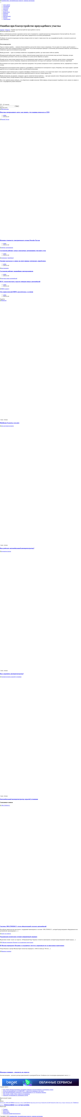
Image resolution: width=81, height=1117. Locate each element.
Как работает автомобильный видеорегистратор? (17, 548)
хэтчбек (26, 1105)
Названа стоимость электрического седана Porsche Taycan (20, 240)
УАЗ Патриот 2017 (69, 1102)
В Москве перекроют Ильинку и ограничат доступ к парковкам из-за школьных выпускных (32, 945)
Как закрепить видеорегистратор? (12, 674)
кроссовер (9, 1104)
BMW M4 (8, 1102)
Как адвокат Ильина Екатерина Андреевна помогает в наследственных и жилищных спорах (28, 1089)
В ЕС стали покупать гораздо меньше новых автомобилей (20, 281)
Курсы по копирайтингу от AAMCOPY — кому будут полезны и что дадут (23, 1091)
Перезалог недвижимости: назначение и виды (15, 1095)
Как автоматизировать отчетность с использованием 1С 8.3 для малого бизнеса (24, 1092)
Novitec (39, 1102)
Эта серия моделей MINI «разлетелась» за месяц (16, 292)
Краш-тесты (6, 12)
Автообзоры (6, 6)
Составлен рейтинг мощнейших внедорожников (16, 271)
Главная (5, 1109)
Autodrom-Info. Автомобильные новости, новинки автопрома (26, 1116)
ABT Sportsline (3, 1102)
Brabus (12, 1102)
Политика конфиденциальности (11, 1113)
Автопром (6, 7)
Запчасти (5, 9)
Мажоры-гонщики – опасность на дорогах (14, 1072)
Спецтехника (6, 19)
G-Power (21, 1102)
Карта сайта (6, 1112)
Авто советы (6, 4)
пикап (16, 1105)
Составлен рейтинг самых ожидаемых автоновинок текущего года (23, 250)
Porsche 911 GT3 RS (45, 1102)
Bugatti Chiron (17, 1102)
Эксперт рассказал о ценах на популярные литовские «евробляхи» (23, 261)
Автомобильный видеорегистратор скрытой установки (19, 799)
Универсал (75, 1102)
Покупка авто (7, 16)
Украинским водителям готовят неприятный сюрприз (18, 937)
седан (20, 1105)
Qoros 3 (60, 1102)
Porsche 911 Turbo (55, 1102)
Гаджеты (5, 10)
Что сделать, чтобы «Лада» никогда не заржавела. (16, 1094)
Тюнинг (5, 17)
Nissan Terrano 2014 (34, 1102)
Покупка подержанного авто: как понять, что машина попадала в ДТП (24, 112)
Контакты (5, 1110)
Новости (5, 15)
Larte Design (27, 1102)
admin (4, 115)
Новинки (5, 13)
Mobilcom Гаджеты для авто (9, 423)
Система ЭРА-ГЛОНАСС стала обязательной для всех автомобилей (23, 926)
